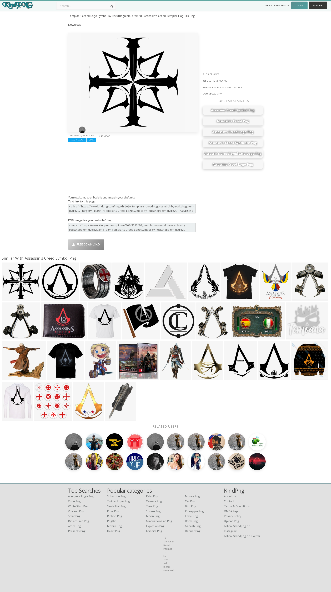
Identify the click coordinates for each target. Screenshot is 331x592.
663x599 (151, 298)
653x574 (8, 377)
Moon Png (153, 516)
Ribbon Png (114, 516)
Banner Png (192, 531)
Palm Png (152, 496)
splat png (74, 516)
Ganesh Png (193, 526)
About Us (230, 496)
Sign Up (318, 5)
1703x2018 (232, 377)
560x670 (86, 298)
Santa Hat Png (116, 506)
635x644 (194, 298)
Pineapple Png (194, 511)
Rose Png (113, 511)
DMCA (91, 139)
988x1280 (79, 418)
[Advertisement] (133, 168)
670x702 (298, 298)
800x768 (128, 337)
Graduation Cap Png (159, 521)
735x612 (292, 337)
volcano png (76, 511)
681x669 (8, 337)
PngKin (111, 521)
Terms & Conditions (237, 506)
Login (299, 5)
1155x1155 (95, 337)
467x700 (111, 418)
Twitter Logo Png (118, 501)
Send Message (76, 139)
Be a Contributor (277, 5)
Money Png (192, 496)
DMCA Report (233, 511)
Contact (229, 501)
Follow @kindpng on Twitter (242, 536)
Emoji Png (191, 516)
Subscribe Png (116, 496)
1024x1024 (298, 377)
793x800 (40, 418)
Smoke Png (153, 511)
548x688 (166, 377)
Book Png (191, 521)
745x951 (198, 377)
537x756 (91, 377)
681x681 (167, 337)
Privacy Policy (232, 516)
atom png (74, 526)
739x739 (8, 298)
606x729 (119, 298)
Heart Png (113, 531)
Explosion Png (155, 526)
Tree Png (152, 506)
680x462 (237, 337)
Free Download (87, 244)
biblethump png (78, 521)
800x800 (47, 298)
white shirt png (78, 506)
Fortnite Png (154, 531)
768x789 (266, 298)
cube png (74, 501)
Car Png (190, 501)
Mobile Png (114, 526)
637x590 (123, 377)
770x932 (264, 377)
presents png (77, 531)
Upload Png (231, 521)
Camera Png (154, 501)
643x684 (203, 337)
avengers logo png (81, 496)
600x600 (228, 298)
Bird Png (190, 506)
